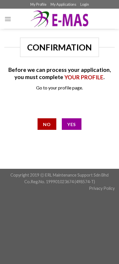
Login (84, 4)
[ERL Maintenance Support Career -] (59, 18)
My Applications (63, 4)
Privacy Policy (102, 188)
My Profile (38, 4)
